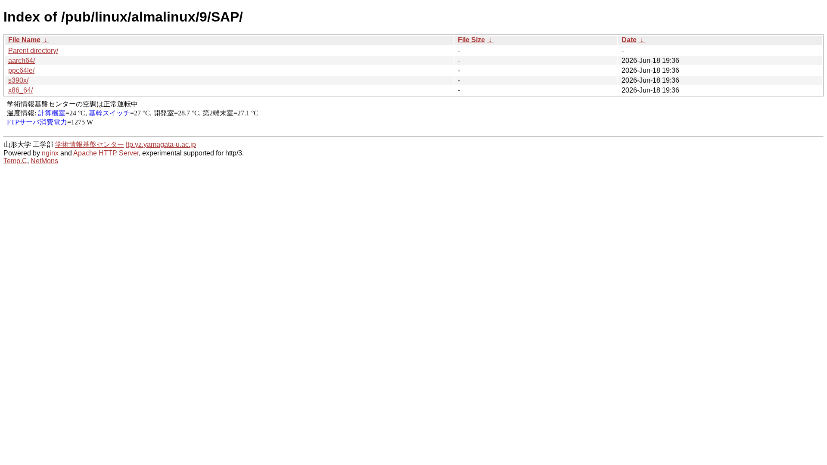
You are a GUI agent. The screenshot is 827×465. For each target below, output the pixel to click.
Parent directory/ (33, 50)
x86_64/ (20, 90)
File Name (24, 39)
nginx (50, 153)
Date (629, 39)
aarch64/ (21, 60)
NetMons (44, 160)
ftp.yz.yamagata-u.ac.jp (161, 144)
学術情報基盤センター (89, 144)
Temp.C (15, 160)
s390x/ (18, 80)
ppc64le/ (21, 70)
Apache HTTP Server (106, 153)
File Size (471, 39)
